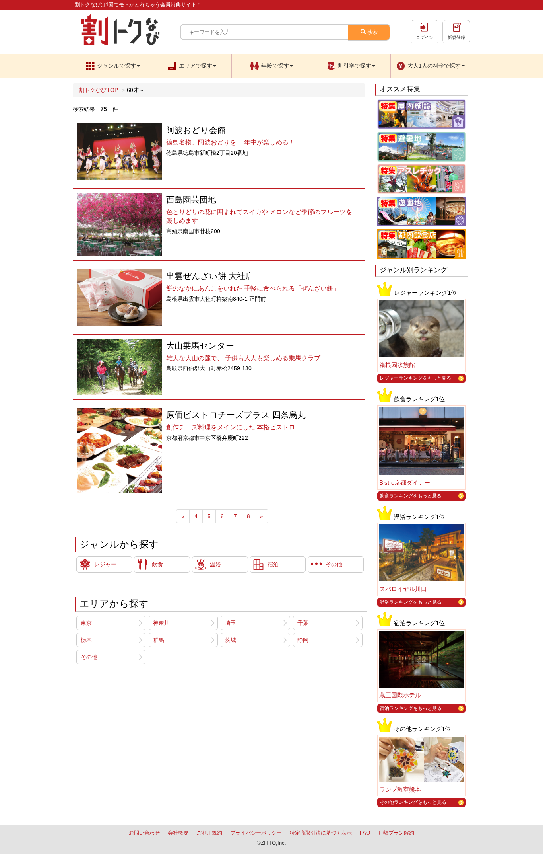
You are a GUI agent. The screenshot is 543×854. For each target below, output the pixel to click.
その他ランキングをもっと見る (413, 802)
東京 (86, 623)
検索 (372, 32)
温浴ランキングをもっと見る (411, 602)
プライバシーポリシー (256, 833)
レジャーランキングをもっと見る (415, 378)
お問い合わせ (144, 833)
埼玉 (230, 623)
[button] (112, 66)
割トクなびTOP (98, 90)
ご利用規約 (209, 833)
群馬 (158, 640)
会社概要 (178, 833)
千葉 (302, 623)
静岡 (302, 640)
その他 (89, 657)
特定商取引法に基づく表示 (321, 833)
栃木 (86, 640)
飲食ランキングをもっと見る (411, 496)
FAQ (365, 833)
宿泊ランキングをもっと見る (411, 708)
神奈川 (161, 623)
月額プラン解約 (396, 833)
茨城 (230, 640)
